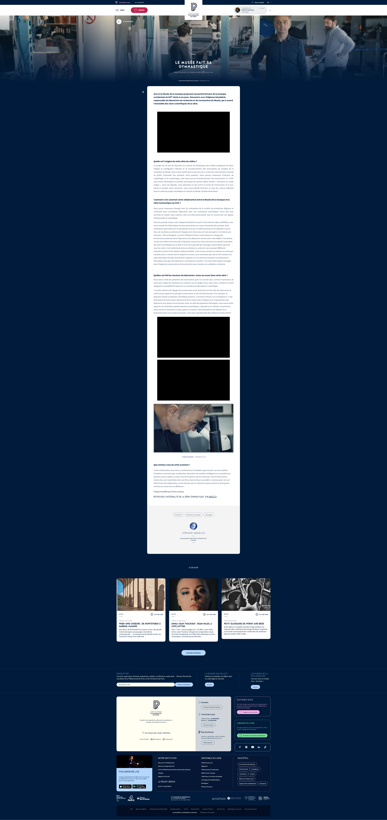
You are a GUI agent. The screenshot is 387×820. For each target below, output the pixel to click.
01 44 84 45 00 (215, 718)
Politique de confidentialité (158, 809)
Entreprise (263, 783)
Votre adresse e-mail (124, 684)
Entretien (178, 515)
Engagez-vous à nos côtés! (250, 712)
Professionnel (243, 769)
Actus (193, 54)
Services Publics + (208, 809)
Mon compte (259, 2)
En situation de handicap (247, 764)
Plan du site (221, 809)
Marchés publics (175, 809)
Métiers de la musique (208, 773)
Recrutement (195, 809)
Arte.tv (213, 497)
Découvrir (209, 684)
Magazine (204, 766)
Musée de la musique (193, 515)
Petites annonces (206, 787)
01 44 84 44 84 (212, 720)
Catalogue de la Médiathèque (210, 780)
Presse (186, 809)
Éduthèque (204, 783)
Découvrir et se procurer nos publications (254, 735)
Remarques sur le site (234, 809)
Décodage (208, 515)
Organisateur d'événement (247, 783)
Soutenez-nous (124, 2)
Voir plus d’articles (193, 653)
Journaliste (243, 774)
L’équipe (160, 773)
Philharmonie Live (207, 763)
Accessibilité (139, 2)
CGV (131, 809)
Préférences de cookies (207, 812)
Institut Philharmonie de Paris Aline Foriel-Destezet (174, 769)
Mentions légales (141, 809)
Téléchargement (208, 742)
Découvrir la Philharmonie (166, 763)
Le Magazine (128, 21)
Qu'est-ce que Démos (164, 786)
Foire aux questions (250, 809)
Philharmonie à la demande (210, 769)
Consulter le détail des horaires (211, 707)
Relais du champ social (246, 779)
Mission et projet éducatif (166, 766)
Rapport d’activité (164, 776)
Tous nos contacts (208, 725)
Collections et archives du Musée (211, 776)
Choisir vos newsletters (183, 684)
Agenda (141, 10)
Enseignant (255, 769)
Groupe (252, 774)
